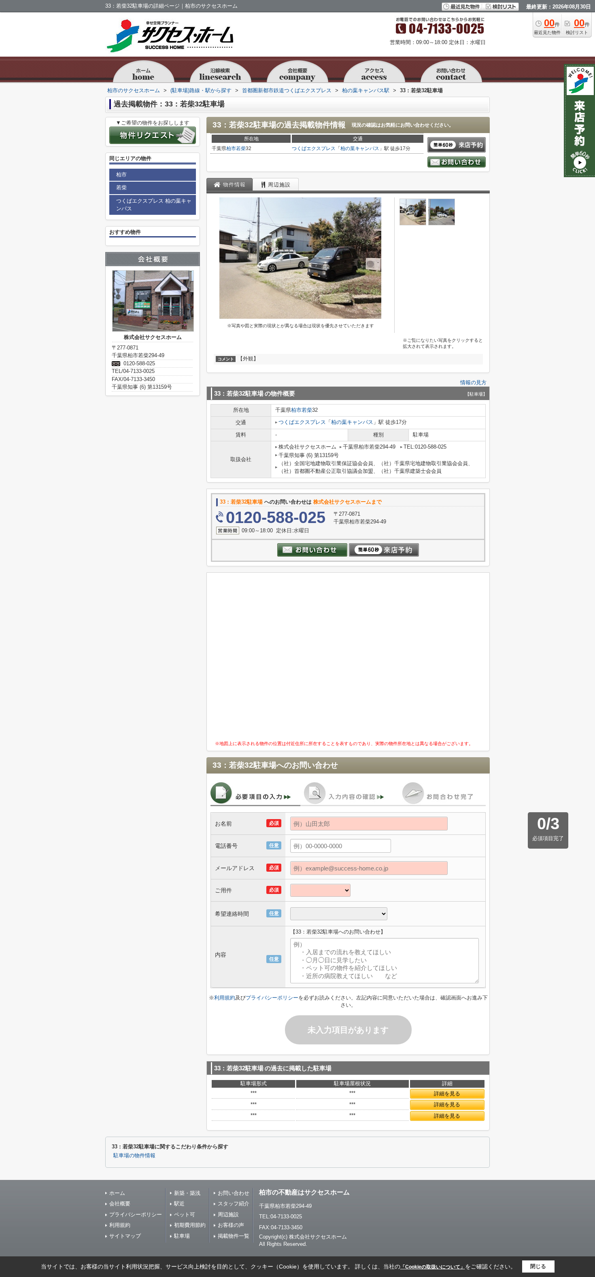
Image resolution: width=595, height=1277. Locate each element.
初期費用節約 (190, 1225)
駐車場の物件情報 (134, 1155)
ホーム (117, 1193)
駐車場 (182, 1236)
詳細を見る (447, 1094)
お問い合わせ (233, 1193)
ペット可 (184, 1214)
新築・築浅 (187, 1193)
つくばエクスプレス (314, 148)
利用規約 (224, 998)
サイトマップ (125, 1236)
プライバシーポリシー (272, 998)
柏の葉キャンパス (359, 148)
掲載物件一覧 (233, 1236)
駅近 (179, 1204)
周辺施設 (228, 1214)
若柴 (241, 148)
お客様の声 (231, 1225)
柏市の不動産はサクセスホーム (304, 1192)
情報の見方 (473, 382)
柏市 (231, 148)
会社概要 (119, 1204)
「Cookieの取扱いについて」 (432, 1267)
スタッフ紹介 (233, 1204)
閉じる (538, 1266)
